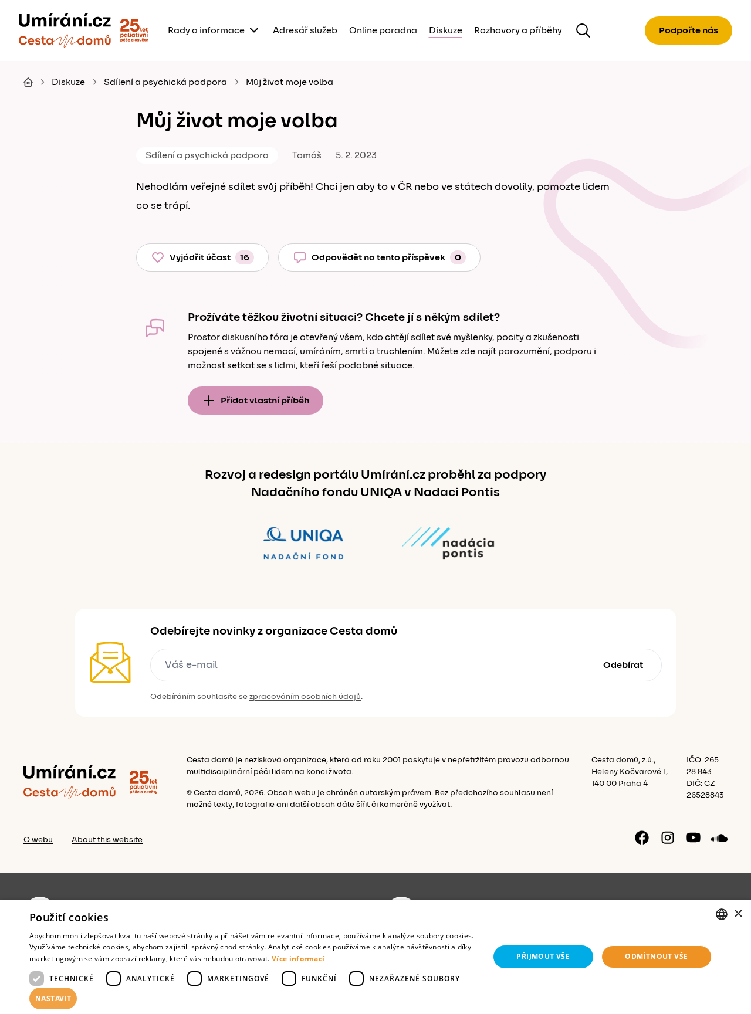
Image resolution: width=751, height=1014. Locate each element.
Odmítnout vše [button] (656, 956)
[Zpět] (65, 30)
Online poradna (383, 30)
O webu (38, 840)
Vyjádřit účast (209, 257)
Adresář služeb (305, 30)
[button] (252, 998)
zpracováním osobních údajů (305, 696)
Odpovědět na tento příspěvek (386, 257)
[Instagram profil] (667, 837)
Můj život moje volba (289, 82)
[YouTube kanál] (693, 837)
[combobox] (722, 914)
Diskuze (445, 30)
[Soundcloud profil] (719, 837)
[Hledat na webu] (583, 30)
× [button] (737, 914)
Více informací (298, 959)
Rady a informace (206, 30)
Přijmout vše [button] (543, 956)
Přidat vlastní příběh (265, 400)
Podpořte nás (688, 30)
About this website (107, 840)
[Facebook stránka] (642, 837)
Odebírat (623, 665)
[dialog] (375, 957)
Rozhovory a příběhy (518, 30)
